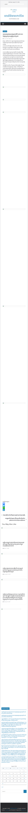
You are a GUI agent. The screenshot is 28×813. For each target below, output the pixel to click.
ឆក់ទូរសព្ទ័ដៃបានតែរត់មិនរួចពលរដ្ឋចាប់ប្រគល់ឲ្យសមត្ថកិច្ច (14, 515)
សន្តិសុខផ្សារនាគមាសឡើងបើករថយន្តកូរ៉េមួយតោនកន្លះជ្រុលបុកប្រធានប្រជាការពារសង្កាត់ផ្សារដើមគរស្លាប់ (13, 569)
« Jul (2, 787)
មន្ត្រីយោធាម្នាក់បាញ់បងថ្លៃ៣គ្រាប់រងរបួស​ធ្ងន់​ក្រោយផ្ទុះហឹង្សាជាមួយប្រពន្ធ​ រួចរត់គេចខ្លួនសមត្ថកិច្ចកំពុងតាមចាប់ (13, 544)
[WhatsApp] (14, 508)
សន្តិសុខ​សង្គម (5, 31)
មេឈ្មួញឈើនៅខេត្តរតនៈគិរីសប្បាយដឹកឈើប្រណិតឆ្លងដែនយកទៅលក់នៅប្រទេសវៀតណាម (15, 519)
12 (9, 776)
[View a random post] (25, 23)
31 (2, 783)
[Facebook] (14, 504)
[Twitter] (14, 506)
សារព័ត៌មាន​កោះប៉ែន (14, 15)
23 (24, 778)
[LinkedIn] (14, 510)
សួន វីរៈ (11, 38)
